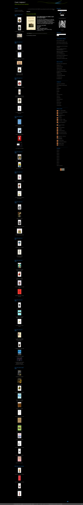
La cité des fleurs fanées (19, 439)
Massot (58, 51)
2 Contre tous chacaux (19, 104)
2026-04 (58, 156)
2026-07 (58, 151)
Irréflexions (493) (64, 58)
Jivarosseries (19, 497)
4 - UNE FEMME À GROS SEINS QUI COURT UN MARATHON (19, 340)
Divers (58, 86)
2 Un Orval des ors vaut (19, 189)
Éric (57, 40)
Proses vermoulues (60, 99)
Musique (58, 91)
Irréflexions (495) (61, 40)
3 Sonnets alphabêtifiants (19, 134)
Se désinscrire (63, 13)
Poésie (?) (58, 96)
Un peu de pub (59, 105)
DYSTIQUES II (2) (62, 53)
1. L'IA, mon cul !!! (19, 38)
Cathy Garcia (61, 113)
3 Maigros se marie (19, 218)
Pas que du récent (59, 94)
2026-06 (58, 153)
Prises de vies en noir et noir (19, 416)
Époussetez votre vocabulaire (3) (62, 63)
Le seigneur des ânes (19, 408)
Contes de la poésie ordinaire (19, 474)
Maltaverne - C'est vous (62, 136)
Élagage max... (19, 489)
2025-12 (58, 162)
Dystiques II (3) (59, 65)
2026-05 (58, 154)
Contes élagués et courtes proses (62, 85)
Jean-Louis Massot (61, 127)
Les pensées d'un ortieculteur (19, 447)
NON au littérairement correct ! (19, 392)
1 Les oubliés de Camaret (19, 148)
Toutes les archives (60, 165)
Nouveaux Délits (61, 140)
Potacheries (58, 97)
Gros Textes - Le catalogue (63, 120)
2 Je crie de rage (19, 142)
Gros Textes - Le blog (62, 119)
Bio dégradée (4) (59, 78)
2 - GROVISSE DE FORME (19, 356)
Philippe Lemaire (61, 143)
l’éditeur (42, 30)
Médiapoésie (59, 88)
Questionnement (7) (60, 66)
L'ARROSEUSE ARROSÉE (61, 75)
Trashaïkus (19, 424)
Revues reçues (59, 102)
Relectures (58, 100)
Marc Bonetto (59, 42)
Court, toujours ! (20, 2)
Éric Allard (60, 117)
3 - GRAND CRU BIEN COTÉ (19, 348)
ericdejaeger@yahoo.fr (62, 18)
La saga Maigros (19, 384)
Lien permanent (39, 33)
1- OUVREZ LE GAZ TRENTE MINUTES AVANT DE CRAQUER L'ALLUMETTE (19, 363)
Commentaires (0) (44, 33)
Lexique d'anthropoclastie (19, 455)
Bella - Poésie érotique (62, 110)
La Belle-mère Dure (62, 130)
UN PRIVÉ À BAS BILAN (19, 376)
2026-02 (58, 159)
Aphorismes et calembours (61, 83)
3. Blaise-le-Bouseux (19, 23)
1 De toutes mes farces (19, 168)
